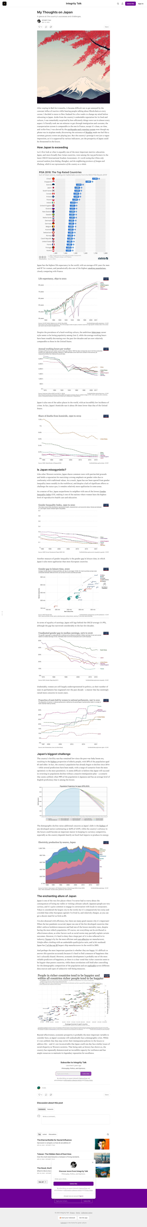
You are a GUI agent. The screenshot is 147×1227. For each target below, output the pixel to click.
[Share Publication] (122, 4)
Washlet (88, 132)
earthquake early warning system (81, 129)
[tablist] (45, 1109)
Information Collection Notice (73, 1190)
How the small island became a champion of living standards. (58, 1157)
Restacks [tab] (50, 1109)
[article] (73, 1144)
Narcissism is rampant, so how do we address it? (54, 1143)
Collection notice (86, 1213)
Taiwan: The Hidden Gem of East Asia (54, 1154)
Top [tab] (39, 1134)
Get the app (83, 1218)
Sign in (140, 4)
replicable (92, 965)
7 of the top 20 (52, 945)
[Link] (34, 147)
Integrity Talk (46, 20)
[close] (92, 1162)
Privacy (72, 1213)
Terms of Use (83, 1188)
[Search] (118, 4)
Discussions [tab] (52, 1134)
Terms (78, 1213)
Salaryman (96, 332)
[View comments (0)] (46, 27)
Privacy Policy (89, 1190)
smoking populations (97, 268)
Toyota (48, 939)
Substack (64, 1223)
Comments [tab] (41, 1109)
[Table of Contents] (2, 613)
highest (54, 761)
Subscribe (130, 4)
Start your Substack (68, 1218)
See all (41, 1182)
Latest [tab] (45, 1134)
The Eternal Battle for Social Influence (54, 1140)
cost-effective (83, 939)
